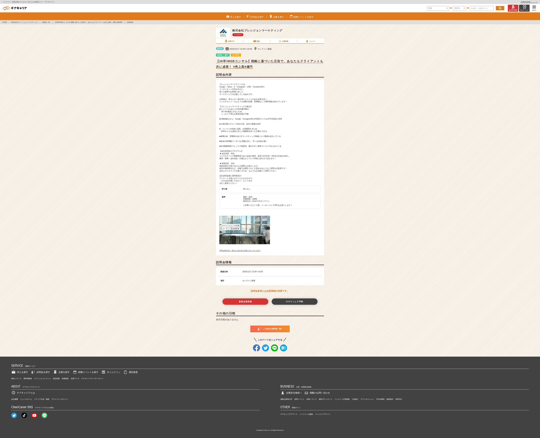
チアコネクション (367, 399)
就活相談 (56, 379)
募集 (258, 41)
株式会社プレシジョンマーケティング (24, 22)
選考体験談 (27, 379)
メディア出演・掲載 (41, 399)
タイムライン (113, 372)
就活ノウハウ (16, 379)
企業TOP (231, 41)
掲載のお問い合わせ (320, 393)
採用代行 (398, 399)
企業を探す (64, 372)
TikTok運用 (380, 399)
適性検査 (133, 372)
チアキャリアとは (26, 393)
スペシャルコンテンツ (42, 379)
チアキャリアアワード (288, 414)
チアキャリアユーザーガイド (92, 379)
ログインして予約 (294, 301)
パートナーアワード (322, 414)
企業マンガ (75, 379)
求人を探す (22, 372)
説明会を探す (43, 372)
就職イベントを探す (88, 372)
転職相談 (65, 379)
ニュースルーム (26, 399)
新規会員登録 (245, 301)
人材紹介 (355, 399)
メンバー (312, 41)
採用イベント (299, 399)
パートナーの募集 (306, 414)
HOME (4, 22)
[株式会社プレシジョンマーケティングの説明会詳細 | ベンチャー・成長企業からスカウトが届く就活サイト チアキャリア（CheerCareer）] (14, 8)
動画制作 (390, 399)
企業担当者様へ (529, 2)
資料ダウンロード (325, 399)
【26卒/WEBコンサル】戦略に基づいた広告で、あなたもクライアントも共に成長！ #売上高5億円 (88, 22)
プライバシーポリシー (59, 399)
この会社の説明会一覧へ (273, 329)
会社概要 (14, 399)
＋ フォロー (238, 34)
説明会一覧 (46, 22)
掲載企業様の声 (286, 399)
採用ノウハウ (312, 399)
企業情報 (285, 41)
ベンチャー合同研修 (342, 399)
